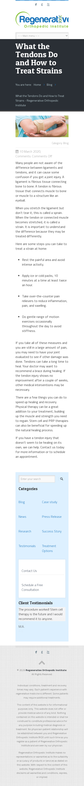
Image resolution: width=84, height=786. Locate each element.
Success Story (52, 531)
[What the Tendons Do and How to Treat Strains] (42, 136)
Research (25, 531)
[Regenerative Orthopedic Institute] (42, 20)
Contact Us (29, 570)
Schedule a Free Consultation (32, 587)
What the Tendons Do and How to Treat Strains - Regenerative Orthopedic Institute (39, 100)
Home (37, 84)
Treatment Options (49, 548)
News (22, 516)
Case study (49, 501)
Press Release (52, 516)
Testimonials (27, 545)
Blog (49, 84)
